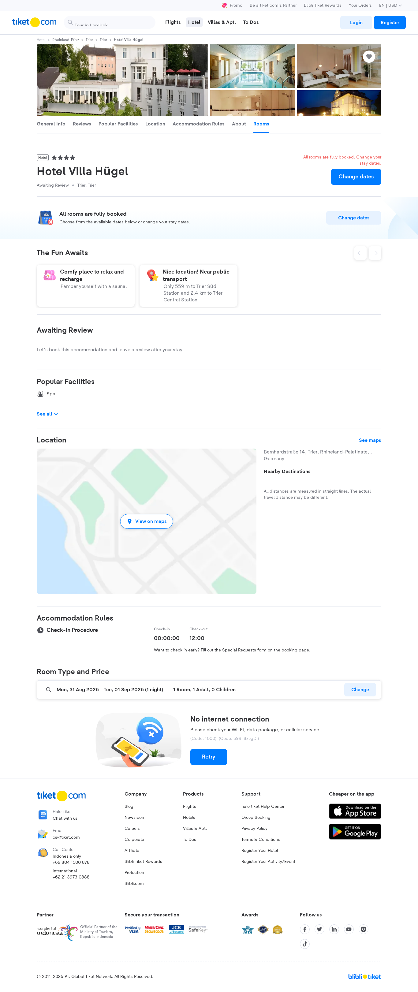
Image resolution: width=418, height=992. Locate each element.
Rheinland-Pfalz (65, 39)
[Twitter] (319, 929)
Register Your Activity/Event (268, 861)
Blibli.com (134, 883)
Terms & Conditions (260, 839)
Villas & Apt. (195, 828)
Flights (189, 806)
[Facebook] (305, 929)
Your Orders (360, 5)
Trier (89, 39)
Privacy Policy (254, 828)
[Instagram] (363, 929)
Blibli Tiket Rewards (322, 5)
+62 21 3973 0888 (71, 877)
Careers (132, 828)
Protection (134, 872)
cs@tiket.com (66, 837)
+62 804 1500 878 (71, 862)
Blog (129, 806)
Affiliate (132, 850)
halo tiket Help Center (262, 806)
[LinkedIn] (334, 929)
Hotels (189, 817)
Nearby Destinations (287, 471)
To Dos (189, 839)
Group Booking (256, 817)
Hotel (41, 39)
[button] (146, 521)
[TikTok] (305, 944)
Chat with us (65, 818)
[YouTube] (349, 929)
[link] (356, 22)
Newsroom (135, 817)
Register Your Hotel (259, 850)
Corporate (134, 839)
